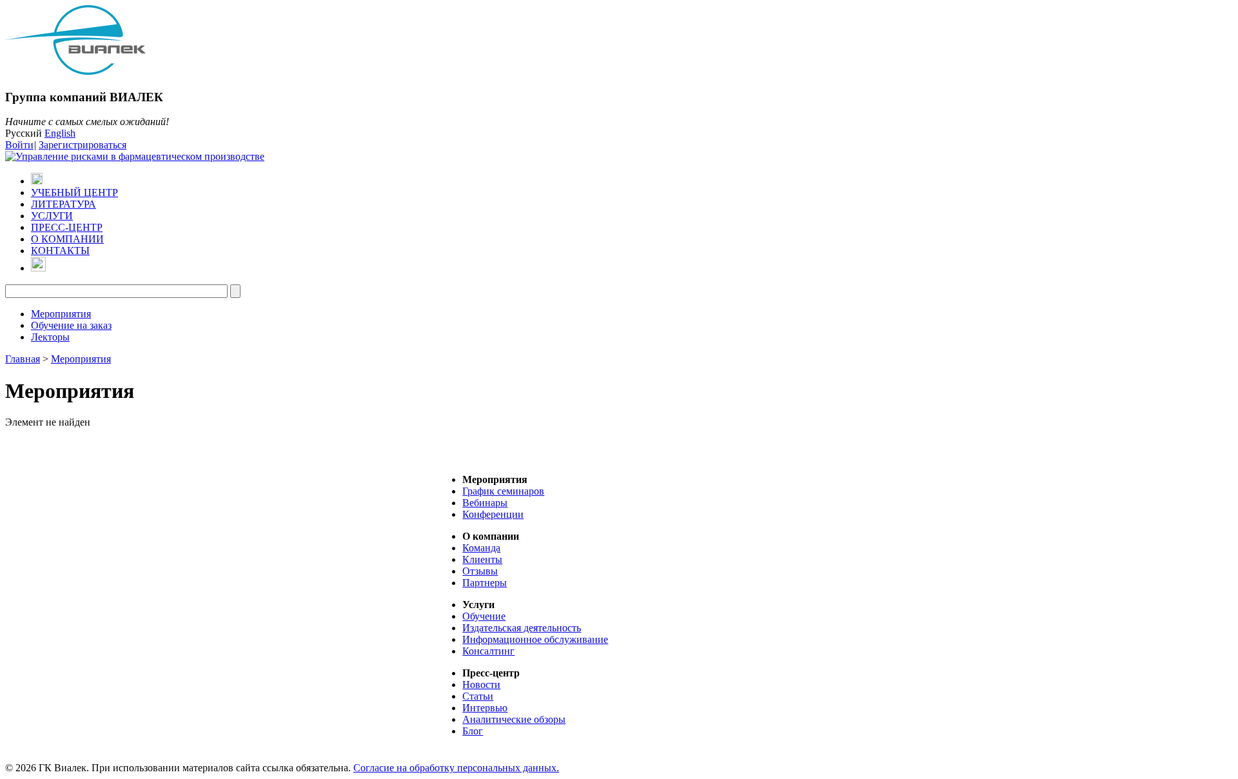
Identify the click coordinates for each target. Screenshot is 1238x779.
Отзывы (480, 571)
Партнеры (484, 582)
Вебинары (484, 502)
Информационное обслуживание (535, 639)
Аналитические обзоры (513, 719)
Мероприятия (61, 313)
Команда (481, 547)
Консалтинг (488, 651)
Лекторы (50, 336)
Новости (481, 684)
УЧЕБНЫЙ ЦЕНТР (74, 192)
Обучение (484, 616)
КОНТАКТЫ (60, 250)
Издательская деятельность (521, 627)
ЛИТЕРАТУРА (63, 204)
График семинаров (503, 491)
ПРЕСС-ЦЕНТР (67, 227)
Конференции (493, 514)
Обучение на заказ (71, 325)
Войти (19, 144)
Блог (472, 730)
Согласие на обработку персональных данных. (456, 767)
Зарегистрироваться (82, 144)
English (59, 133)
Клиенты (482, 559)
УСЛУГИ (52, 215)
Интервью (484, 707)
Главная (22, 358)
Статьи (477, 696)
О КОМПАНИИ (67, 238)
